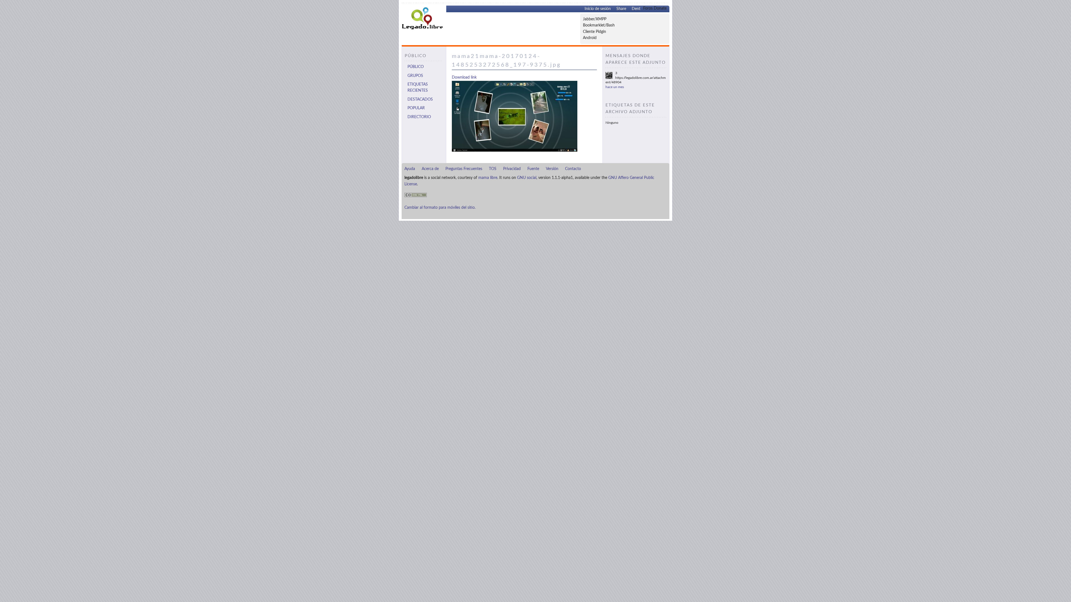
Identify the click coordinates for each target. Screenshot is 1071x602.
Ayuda (409, 169)
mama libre (487, 178)
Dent (636, 9)
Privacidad (512, 169)
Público (415, 67)
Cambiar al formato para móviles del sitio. (440, 208)
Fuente (533, 169)
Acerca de (430, 169)
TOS (492, 169)
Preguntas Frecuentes (463, 169)
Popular (416, 108)
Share (621, 9)
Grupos (415, 76)
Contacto (573, 169)
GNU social (526, 178)
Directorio (419, 117)
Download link (464, 77)
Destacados (420, 99)
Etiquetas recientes (417, 87)
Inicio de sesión (598, 9)
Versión (552, 169)
